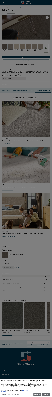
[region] (26, 388)
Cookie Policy (4, 391)
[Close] (50, 380)
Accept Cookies (37, 394)
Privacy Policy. (25, 390)
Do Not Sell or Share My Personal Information (11, 394)
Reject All (46, 394)
